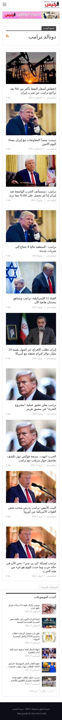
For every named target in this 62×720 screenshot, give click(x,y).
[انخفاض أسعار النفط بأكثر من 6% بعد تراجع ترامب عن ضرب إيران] (31, 68)
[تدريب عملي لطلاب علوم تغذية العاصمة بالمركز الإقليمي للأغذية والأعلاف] (49, 681)
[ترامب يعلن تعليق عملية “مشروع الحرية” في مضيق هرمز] (31, 384)
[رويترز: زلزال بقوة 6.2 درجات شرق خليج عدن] (49, 609)
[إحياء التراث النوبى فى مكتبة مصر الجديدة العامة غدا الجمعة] (49, 623)
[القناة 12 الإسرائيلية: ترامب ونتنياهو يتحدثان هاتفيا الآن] (31, 278)
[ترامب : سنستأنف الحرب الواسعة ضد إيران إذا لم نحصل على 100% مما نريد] (31, 171)
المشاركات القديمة (50, 587)
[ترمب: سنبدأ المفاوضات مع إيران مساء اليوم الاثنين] (31, 119)
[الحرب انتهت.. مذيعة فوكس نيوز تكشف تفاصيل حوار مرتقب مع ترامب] (31, 436)
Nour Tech (35, 713)
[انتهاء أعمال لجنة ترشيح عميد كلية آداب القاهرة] (49, 653)
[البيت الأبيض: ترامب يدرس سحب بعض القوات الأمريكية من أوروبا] (31, 487)
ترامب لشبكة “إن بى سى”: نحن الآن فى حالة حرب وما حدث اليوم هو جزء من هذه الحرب (31, 567)
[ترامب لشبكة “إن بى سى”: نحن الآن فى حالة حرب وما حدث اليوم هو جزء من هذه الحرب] (31, 542)
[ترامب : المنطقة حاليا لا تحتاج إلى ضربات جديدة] (31, 226)
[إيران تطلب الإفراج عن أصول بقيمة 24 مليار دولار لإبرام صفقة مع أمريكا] (31, 329)
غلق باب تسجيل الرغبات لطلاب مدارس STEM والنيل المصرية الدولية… (26, 636)
